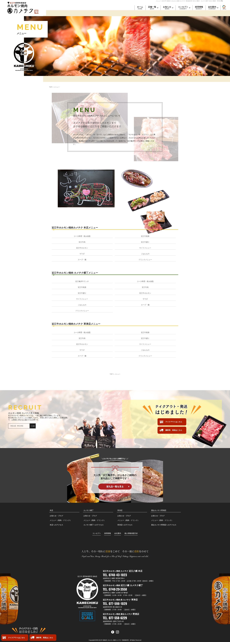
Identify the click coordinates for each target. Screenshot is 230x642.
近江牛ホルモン (82, 248)
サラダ (82, 254)
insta (117, 632)
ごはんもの (145, 254)
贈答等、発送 (44, 638)
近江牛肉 (82, 242)
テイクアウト (16, 638)
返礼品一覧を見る (115, 486)
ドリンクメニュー (145, 260)
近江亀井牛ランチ (82, 281)
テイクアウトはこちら (173, 422)
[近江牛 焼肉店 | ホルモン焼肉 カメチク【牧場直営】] (23, 8)
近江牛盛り (145, 242)
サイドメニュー (145, 248)
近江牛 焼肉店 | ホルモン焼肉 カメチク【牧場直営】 (114, 640)
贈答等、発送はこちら (173, 430)
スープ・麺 (82, 260)
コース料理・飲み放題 (82, 236)
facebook (112, 632)
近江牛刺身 (145, 236)
